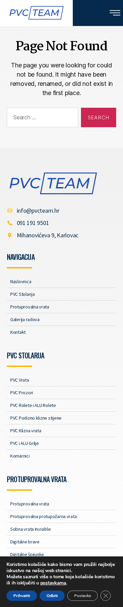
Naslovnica (20, 281)
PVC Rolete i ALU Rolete (33, 405)
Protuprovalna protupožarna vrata (43, 516)
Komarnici (20, 456)
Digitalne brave (25, 542)
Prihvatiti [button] (21, 595)
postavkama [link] (53, 583)
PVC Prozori (21, 393)
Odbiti (52, 595)
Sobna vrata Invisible (30, 529)
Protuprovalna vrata (29, 307)
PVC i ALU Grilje (24, 443)
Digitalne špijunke (27, 554)
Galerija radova (25, 319)
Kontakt (18, 332)
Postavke (82, 595)
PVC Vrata (19, 380)
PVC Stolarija (22, 294)
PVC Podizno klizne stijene (36, 418)
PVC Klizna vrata (25, 430)
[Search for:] (41, 119)
